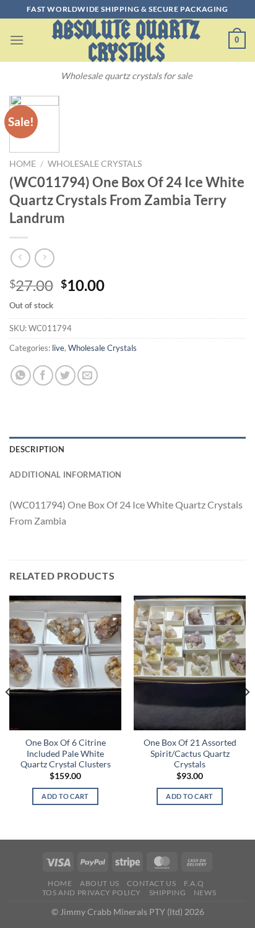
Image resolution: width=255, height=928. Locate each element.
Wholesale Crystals (95, 164)
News (205, 892)
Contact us (151, 883)
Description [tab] (36, 449)
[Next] (246, 716)
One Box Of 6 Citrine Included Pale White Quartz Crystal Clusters (65, 753)
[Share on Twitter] (65, 375)
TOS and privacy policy (91, 892)
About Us (99, 883)
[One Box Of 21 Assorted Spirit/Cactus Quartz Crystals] (190, 663)
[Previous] (8, 716)
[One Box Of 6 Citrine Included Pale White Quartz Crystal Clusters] (65, 663)
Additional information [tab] (65, 474)
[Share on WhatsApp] (21, 375)
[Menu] (16, 40)
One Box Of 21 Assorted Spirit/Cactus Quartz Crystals (190, 753)
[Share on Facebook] (43, 375)
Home (22, 164)
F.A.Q (194, 883)
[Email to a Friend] (87, 375)
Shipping (167, 892)
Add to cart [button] (65, 796)
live (58, 348)
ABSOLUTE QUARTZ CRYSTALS (126, 41)
